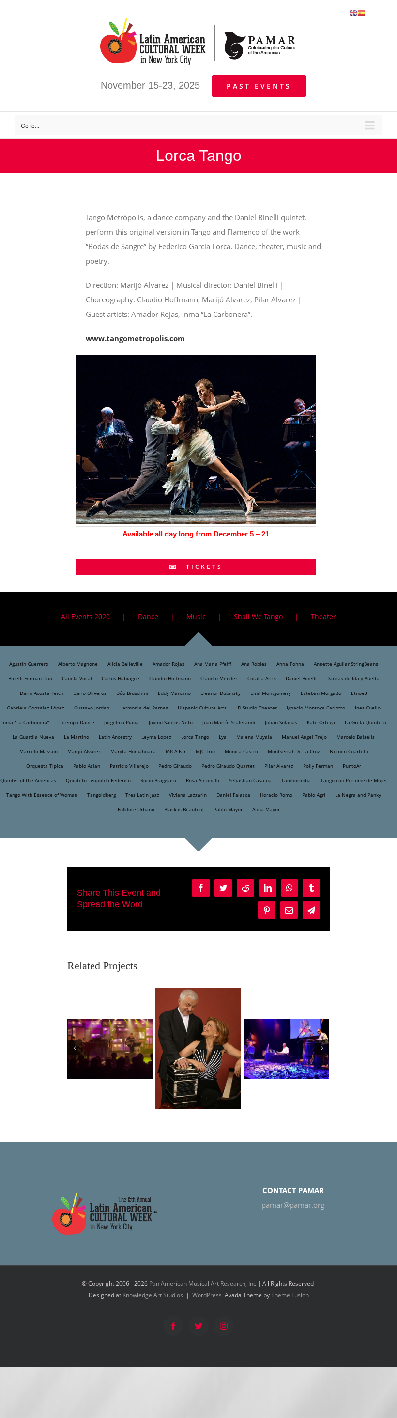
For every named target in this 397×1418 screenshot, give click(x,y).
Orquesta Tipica (44, 765)
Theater (323, 616)
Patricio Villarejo (129, 765)
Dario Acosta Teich (41, 693)
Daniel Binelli (301, 678)
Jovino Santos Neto (171, 722)
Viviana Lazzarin (188, 794)
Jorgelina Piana (121, 722)
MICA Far (176, 751)
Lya (223, 736)
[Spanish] (361, 12)
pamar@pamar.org (292, 1205)
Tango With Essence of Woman (41, 794)
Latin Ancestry (115, 736)
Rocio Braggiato (158, 780)
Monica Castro (241, 751)
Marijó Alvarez (84, 751)
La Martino (76, 736)
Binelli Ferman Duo (30, 678)
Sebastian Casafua (250, 780)
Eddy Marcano (174, 693)
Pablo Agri (313, 794)
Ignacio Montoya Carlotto (316, 707)
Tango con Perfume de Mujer (354, 780)
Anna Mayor (266, 809)
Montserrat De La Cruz (294, 751)
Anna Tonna (290, 664)
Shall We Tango (258, 616)
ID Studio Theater (256, 707)
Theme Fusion (290, 1295)
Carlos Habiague (120, 678)
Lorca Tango (195, 736)
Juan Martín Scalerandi (228, 722)
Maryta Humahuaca (133, 751)
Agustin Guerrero (28, 664)
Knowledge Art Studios (152, 1295)
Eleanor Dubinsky (220, 693)
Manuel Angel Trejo (304, 736)
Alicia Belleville (125, 664)
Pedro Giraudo (175, 765)
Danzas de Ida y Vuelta (353, 678)
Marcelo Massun (38, 751)
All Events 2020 (85, 616)
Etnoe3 (359, 693)
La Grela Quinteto (365, 722)
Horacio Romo (276, 794)
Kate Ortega (321, 722)
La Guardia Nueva (33, 736)
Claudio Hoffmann (170, 678)
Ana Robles (254, 664)
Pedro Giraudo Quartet (228, 765)
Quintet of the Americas (28, 780)
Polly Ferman (318, 765)
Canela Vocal (77, 678)
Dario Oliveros (90, 693)
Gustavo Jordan (91, 707)
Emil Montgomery (270, 693)
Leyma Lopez (156, 736)
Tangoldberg (101, 794)
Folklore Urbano (136, 809)
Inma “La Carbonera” (25, 722)
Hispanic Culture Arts (202, 707)
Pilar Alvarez (278, 765)
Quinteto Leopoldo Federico (98, 780)
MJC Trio (205, 751)
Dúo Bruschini (132, 693)
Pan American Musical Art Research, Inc (202, 1283)
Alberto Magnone (78, 664)
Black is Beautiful (184, 809)
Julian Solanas (281, 722)
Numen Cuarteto (349, 751)
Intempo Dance (76, 722)
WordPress (207, 1295)
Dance (148, 616)
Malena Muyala (254, 736)
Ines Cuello (368, 707)
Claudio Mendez (219, 678)
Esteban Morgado (321, 693)
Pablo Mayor (228, 809)
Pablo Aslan (86, 765)
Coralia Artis (261, 678)
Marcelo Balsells (355, 736)
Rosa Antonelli (202, 780)
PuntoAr (352, 765)
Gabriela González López (35, 707)
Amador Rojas (168, 664)
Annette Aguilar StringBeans (346, 664)
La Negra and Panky (358, 794)
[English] (353, 12)
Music (196, 616)
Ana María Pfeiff (212, 664)
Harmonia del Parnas (143, 707)
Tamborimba (296, 780)
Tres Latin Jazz (142, 794)
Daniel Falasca (233, 794)
